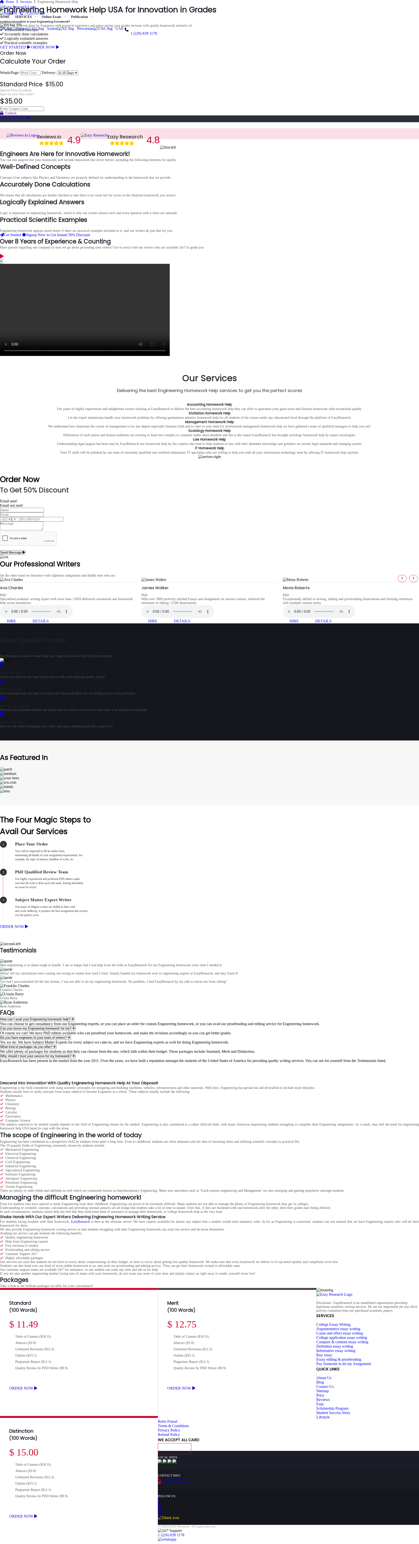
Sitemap (322, 1391)
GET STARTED (13, 47)
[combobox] (8, 519)
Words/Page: (9, 73)
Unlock (10, 113)
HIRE (12, 621)
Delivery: (49, 73)
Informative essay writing (335, 1351)
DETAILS (40, 621)
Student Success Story (333, 1413)
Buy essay (324, 1355)
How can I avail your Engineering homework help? (35, 1019)
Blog (320, 1382)
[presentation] (402, 578)
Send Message (11, 552)
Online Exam (51, 17)
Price (320, 1395)
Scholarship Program (332, 1408)
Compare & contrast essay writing (342, 1342)
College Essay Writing (333, 1324)
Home (9, 2)
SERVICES (23, 17)
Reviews (323, 1400)
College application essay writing (341, 1337)
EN (18, 25)
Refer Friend (167, 1421)
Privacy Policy (169, 1430)
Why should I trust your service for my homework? (36, 1056)
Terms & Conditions (173, 1426)
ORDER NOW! (109, 17)
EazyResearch (80, 1221)
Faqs (320, 1404)
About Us (323, 1378)
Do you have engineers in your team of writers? (34, 1037)
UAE (118, 28)
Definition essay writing (334, 1346)
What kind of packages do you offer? (26, 1047)
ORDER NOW (43, 47)
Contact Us (325, 1386)
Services (25, 2)
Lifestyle (323, 1417)
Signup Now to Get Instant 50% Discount (58, 235)
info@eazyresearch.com (177, 1483)
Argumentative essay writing (338, 1329)
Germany (22, 28)
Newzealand (85, 28)
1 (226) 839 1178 (143, 33)
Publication (79, 17)
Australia (52, 28)
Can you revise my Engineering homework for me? (36, 1028)
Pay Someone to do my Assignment (343, 1364)
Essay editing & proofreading (338, 1359)
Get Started (12, 235)
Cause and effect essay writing (339, 1333)
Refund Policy (169, 1434)
